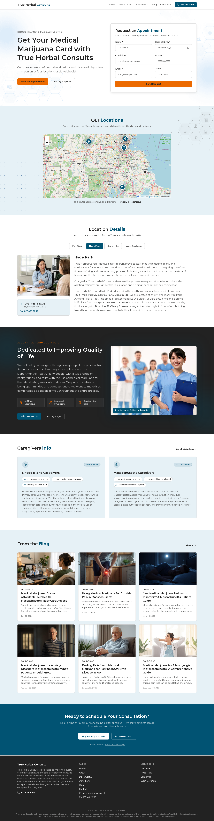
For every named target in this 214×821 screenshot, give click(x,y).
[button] (122, 187)
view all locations (131, 202)
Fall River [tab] (77, 246)
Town (158, 68)
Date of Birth (162, 42)
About (82, 772)
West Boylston (148, 781)
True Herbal (33, 4)
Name (119, 42)
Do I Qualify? (61, 81)
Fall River (145, 768)
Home (112, 4)
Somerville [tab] (113, 246)
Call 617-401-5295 (87, 797)
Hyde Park (146, 772)
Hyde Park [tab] (94, 246)
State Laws (84, 781)
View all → (191, 545)
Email (119, 68)
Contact (164, 4)
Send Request (153, 84)
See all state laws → (186, 449)
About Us (124, 4)
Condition (120, 55)
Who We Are (27, 416)
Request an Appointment (92, 793)
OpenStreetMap (154, 196)
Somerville (146, 777)
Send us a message (115, 744)
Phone (159, 55)
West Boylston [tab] (134, 246)
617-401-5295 (187, 4)
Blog (154, 4)
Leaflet (142, 196)
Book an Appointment (33, 81)
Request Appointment (94, 736)
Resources (140, 4)
